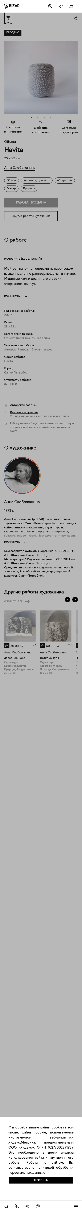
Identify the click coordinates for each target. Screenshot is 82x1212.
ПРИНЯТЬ (41, 1180)
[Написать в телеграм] (27, 1206)
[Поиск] (6, 1206)
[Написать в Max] (38, 1206)
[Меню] (76, 1206)
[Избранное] (61, 6)
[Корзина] (71, 6)
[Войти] (50, 6)
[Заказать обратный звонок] (17, 1206)
